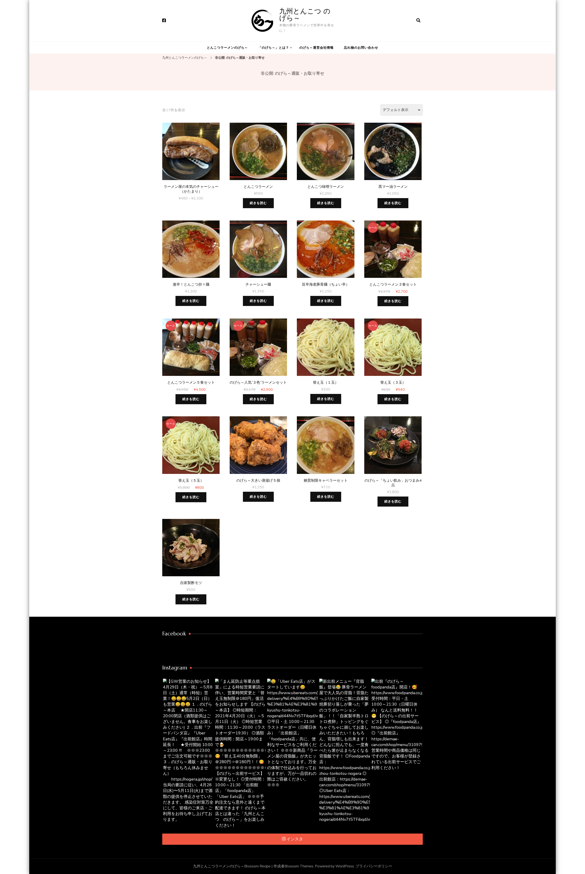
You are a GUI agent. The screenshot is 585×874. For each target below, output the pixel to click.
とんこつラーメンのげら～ (227, 47)
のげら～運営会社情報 (316, 47)
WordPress (344, 866)
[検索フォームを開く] (418, 20)
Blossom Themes (299, 866)
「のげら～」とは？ (273, 47)
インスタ (295, 839)
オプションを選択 (191, 152)
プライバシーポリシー (374, 866)
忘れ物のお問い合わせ (361, 47)
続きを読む (258, 203)
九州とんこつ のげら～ (304, 14)
